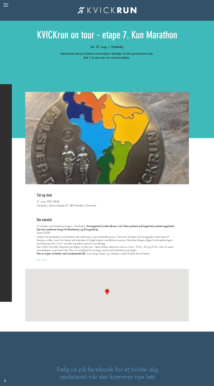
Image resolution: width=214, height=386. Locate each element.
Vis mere (42, 259)
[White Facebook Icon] (5, 381)
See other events (107, 76)
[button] (5, 5)
